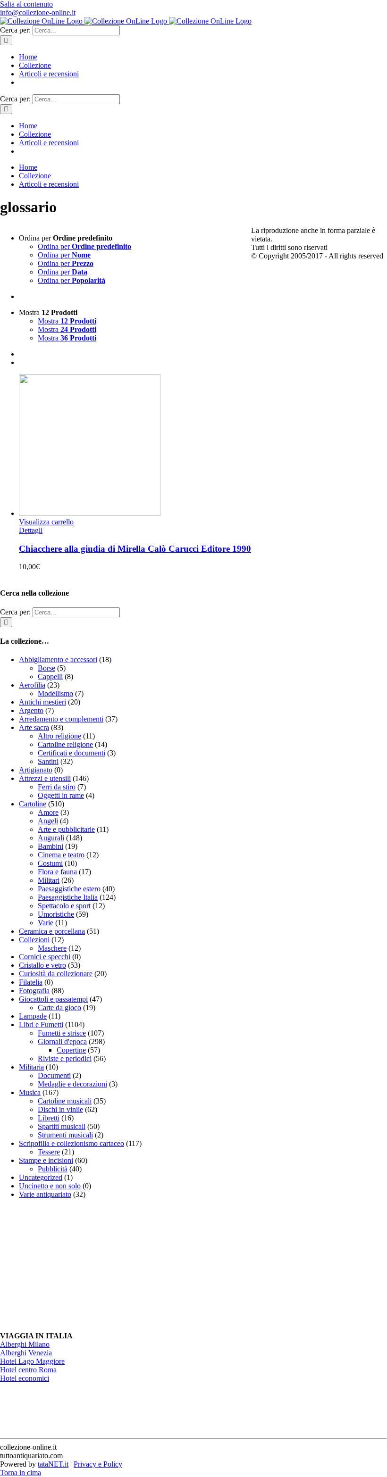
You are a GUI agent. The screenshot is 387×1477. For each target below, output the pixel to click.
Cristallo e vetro (42, 965)
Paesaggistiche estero (69, 889)
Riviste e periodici (65, 1058)
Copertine (71, 1050)
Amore (48, 812)
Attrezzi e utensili (45, 778)
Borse (46, 668)
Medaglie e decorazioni (72, 1084)
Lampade (33, 1016)
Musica (30, 1092)
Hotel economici (24, 1378)
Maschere (52, 948)
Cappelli (50, 676)
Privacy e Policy (98, 1464)
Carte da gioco (59, 1008)
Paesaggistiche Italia (68, 897)
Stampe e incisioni (46, 1160)
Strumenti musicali (65, 1135)
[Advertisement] (71, 1265)
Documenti (54, 1075)
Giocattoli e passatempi (53, 999)
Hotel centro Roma (28, 1370)
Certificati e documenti (71, 753)
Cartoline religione (65, 744)
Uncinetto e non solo (50, 1186)
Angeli (48, 821)
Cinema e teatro (61, 855)
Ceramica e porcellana (52, 931)
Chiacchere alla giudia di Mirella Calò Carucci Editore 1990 (135, 549)
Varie (45, 923)
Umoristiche (56, 914)
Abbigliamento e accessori (58, 660)
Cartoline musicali (65, 1101)
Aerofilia (32, 685)
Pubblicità (52, 1169)
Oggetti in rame (61, 795)
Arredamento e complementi (61, 719)
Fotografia (34, 991)
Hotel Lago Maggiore (32, 1361)
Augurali (51, 838)
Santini (48, 761)
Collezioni (34, 940)
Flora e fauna (57, 872)
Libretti (48, 1118)
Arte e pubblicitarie (66, 829)
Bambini (50, 846)
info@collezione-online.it (38, 12)
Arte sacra (34, 727)
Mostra (67, 321)
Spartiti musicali (61, 1126)
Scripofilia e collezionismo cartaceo (71, 1143)
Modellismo (55, 693)
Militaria (31, 1067)
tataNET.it (53, 1464)
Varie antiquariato (45, 1194)
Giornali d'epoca (62, 1041)
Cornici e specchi (44, 957)
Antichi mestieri (42, 702)
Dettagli (30, 530)
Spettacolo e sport (64, 906)
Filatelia (30, 982)
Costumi (50, 863)
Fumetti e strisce (62, 1033)
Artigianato (35, 770)
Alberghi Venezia (26, 1353)
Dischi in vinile (60, 1109)
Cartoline (32, 804)
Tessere (49, 1152)
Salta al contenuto (26, 4)
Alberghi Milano (25, 1344)
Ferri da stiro (57, 787)
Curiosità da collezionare (56, 974)
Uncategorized (40, 1177)
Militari (48, 880)
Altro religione (59, 736)
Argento (31, 710)
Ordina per (84, 246)
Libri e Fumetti (41, 1025)
